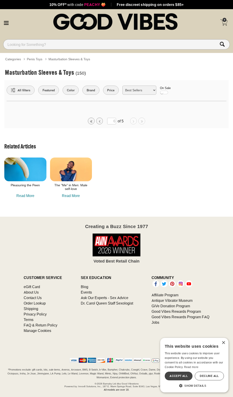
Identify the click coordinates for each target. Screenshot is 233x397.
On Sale (165, 88)
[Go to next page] (133, 121)
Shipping (31, 308)
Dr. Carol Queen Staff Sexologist (107, 303)
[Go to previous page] (99, 121)
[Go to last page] (141, 121)
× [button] (223, 342)
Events (86, 292)
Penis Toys (34, 59)
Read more (191, 367)
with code (77, 4)
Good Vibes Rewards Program (176, 311)
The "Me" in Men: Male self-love (70, 187)
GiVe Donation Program (171, 306)
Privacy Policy (35, 314)
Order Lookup (35, 303)
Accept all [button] (179, 376)
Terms (28, 319)
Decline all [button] (209, 376)
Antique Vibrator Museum (172, 300)
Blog (84, 286)
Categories (13, 59)
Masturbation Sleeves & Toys (69, 59)
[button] (6, 22)
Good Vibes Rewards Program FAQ (180, 317)
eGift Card (32, 286)
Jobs (155, 322)
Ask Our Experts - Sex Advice (104, 297)
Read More (25, 195)
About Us (31, 292)
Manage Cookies (37, 330)
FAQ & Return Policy (40, 325)
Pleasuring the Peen (25, 185)
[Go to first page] (91, 121)
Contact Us (33, 297)
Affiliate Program (165, 295)
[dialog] (194, 365)
